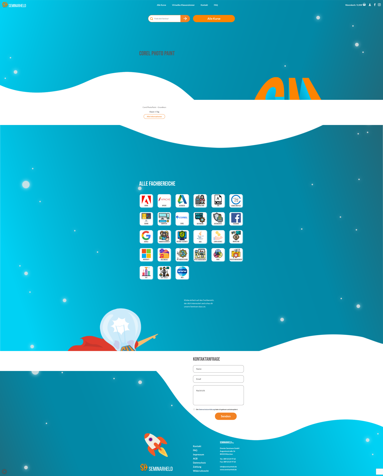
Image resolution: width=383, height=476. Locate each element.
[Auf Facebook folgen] (374, 4)
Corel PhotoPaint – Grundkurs (154, 107)
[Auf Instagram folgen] (379, 4)
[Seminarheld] (13, 5)
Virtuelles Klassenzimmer (183, 5)
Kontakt (204, 5)
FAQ (216, 5)
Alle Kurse (161, 5)
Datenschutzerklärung (207, 409)
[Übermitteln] (185, 18)
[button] (355, 5)
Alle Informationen (154, 116)
